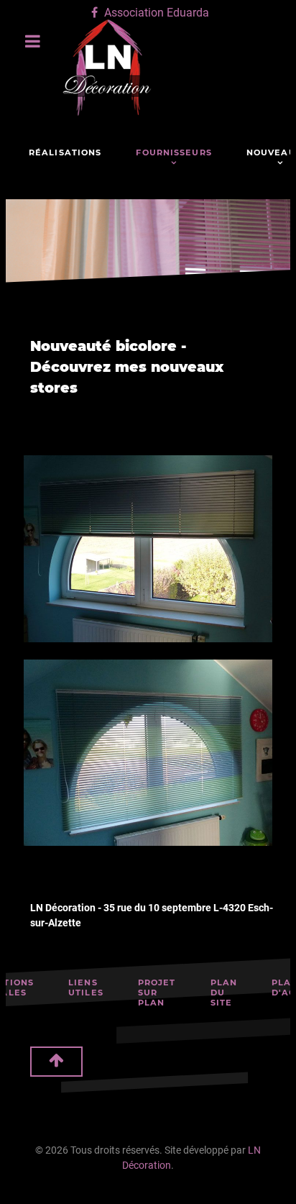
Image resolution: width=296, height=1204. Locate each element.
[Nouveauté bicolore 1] (148, 548)
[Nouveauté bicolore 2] (148, 753)
